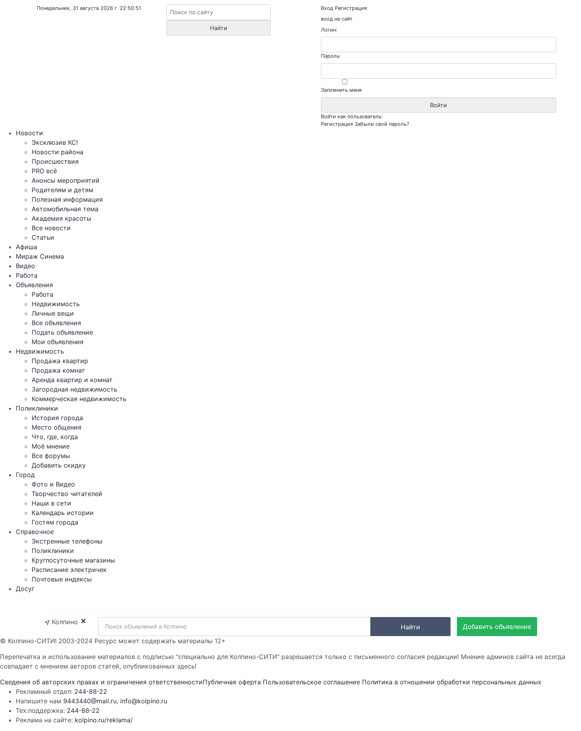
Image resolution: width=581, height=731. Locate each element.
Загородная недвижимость (74, 389)
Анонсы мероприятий (66, 180)
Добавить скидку (59, 465)
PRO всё (44, 171)
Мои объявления (57, 342)
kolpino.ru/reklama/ (104, 720)
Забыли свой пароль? (382, 124)
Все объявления (56, 323)
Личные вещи (53, 313)
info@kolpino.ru (143, 701)
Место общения (56, 427)
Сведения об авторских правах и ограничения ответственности (101, 682)
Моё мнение (51, 446)
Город (25, 475)
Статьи (43, 237)
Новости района (57, 152)
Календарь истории (63, 513)
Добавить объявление (497, 627)
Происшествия (55, 161)
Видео (25, 266)
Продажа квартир (60, 361)
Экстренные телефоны (67, 541)
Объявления (34, 285)
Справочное (35, 532)
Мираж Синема (40, 256)
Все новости (51, 228)
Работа (27, 275)
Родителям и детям (62, 190)
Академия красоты (61, 218)
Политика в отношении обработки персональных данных (451, 682)
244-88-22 (90, 691)
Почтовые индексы (62, 579)
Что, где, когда (55, 437)
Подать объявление (62, 332)
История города (57, 418)
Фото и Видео (53, 484)
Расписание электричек (69, 570)
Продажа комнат (58, 370)
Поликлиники (37, 408)
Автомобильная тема (65, 209)
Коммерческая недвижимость (79, 399)
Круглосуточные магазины (73, 560)
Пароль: (331, 56)
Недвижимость (56, 304)
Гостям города (55, 522)
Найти (410, 627)
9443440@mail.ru (90, 701)
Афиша (26, 247)
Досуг (25, 589)
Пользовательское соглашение (311, 682)
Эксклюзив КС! (55, 142)
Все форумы (51, 456)
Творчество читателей (67, 494)
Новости (29, 133)
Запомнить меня (341, 90)
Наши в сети (51, 503)
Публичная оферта (232, 682)
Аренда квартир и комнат (72, 380)
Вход (327, 8)
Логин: (329, 30)
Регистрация (351, 8)
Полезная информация (67, 199)
